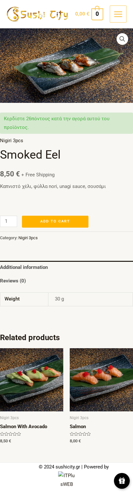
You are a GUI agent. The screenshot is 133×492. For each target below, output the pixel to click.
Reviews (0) (13, 281)
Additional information (24, 267)
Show (122, 481)
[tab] (66, 267)
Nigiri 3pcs (11, 140)
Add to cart (55, 221)
